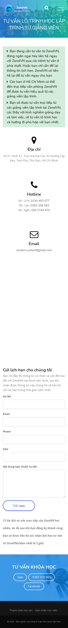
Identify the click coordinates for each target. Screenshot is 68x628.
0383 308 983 (40, 205)
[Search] (46, 6)
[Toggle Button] (59, 9)
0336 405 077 (40, 200)
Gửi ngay (19, 506)
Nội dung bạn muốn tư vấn (20, 466)
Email (6, 414)
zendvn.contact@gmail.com (34, 250)
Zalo (5, 449)
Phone (7, 431)
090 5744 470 (40, 210)
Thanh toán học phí (21, 610)
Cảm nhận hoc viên (46, 610)
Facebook (34, 586)
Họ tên (7, 396)
